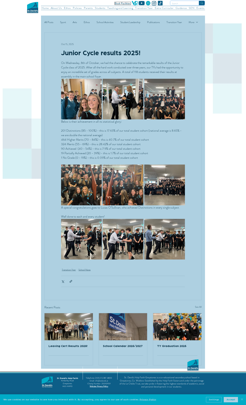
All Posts (48, 22)
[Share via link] (70, 281)
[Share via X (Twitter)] (62, 281)
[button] (56, 8)
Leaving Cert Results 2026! (68, 346)
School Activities (105, 22)
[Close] (242, 399)
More (191, 22)
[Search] (202, 3)
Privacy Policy (148, 399)
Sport (63, 22)
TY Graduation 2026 (171, 346)
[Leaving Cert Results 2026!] (69, 326)
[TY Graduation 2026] (177, 326)
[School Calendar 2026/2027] (123, 326)
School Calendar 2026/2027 (122, 346)
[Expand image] (81, 99)
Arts (75, 22)
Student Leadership (130, 22)
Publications (153, 22)
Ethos (87, 22)
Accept (231, 399)
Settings (214, 399)
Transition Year (174, 22)
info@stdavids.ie (101, 380)
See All (198, 307)
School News (84, 269)
